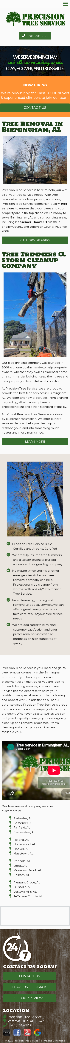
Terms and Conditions (52, 1040)
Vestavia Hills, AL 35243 (26, 1021)
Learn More (35, 441)
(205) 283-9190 (37, 36)
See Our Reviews (29, 998)
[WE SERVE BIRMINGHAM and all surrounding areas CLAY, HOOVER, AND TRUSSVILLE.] (35, 73)
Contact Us (35, 107)
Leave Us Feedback (29, 987)
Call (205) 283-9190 (35, 240)
